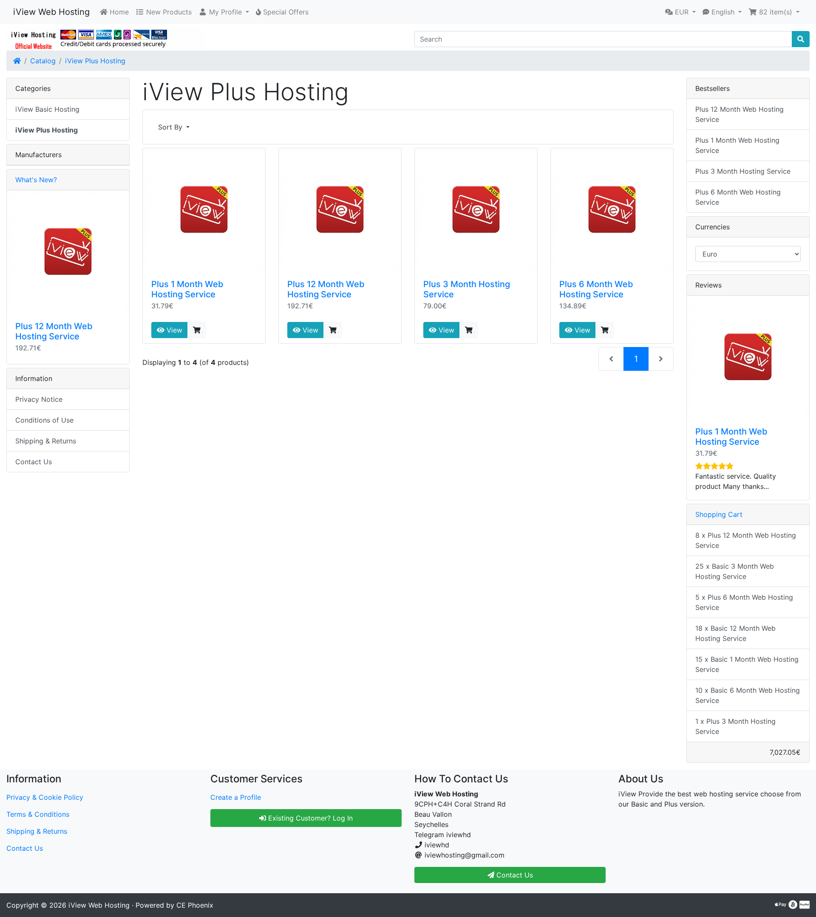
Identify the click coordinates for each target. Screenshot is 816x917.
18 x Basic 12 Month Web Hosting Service (735, 633)
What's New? (36, 179)
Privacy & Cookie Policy (44, 797)
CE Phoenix (194, 905)
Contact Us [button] (513, 875)
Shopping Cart (718, 514)
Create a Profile (235, 797)
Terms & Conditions (37, 814)
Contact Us (33, 461)
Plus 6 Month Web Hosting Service (596, 289)
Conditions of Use (44, 420)
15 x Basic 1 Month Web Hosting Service (747, 664)
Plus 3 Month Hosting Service (742, 171)
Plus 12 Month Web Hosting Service (326, 289)
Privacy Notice (38, 399)
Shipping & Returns (45, 441)
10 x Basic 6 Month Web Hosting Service (747, 695)
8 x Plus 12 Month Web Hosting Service (745, 540)
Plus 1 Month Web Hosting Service (187, 289)
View (173, 330)
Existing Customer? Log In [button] (309, 818)
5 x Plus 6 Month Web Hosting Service (744, 602)
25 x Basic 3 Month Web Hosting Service (734, 571)
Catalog (43, 60)
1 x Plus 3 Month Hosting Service (735, 726)
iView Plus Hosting (95, 60)
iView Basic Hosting (47, 109)
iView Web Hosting (51, 12)
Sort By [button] (171, 127)
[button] (223, 11)
